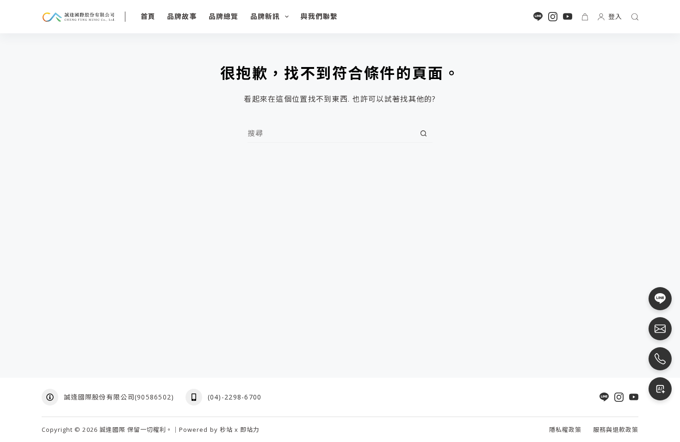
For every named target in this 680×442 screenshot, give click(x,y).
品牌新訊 (265, 16)
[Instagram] (552, 16)
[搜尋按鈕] (423, 133)
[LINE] (538, 16)
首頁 (148, 16)
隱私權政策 (565, 430)
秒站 (226, 429)
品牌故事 (182, 16)
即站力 (250, 429)
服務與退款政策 (615, 430)
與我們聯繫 (319, 16)
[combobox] (330, 133)
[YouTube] (567, 16)
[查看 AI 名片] (660, 388)
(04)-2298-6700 (235, 397)
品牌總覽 (224, 16)
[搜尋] (634, 16)
